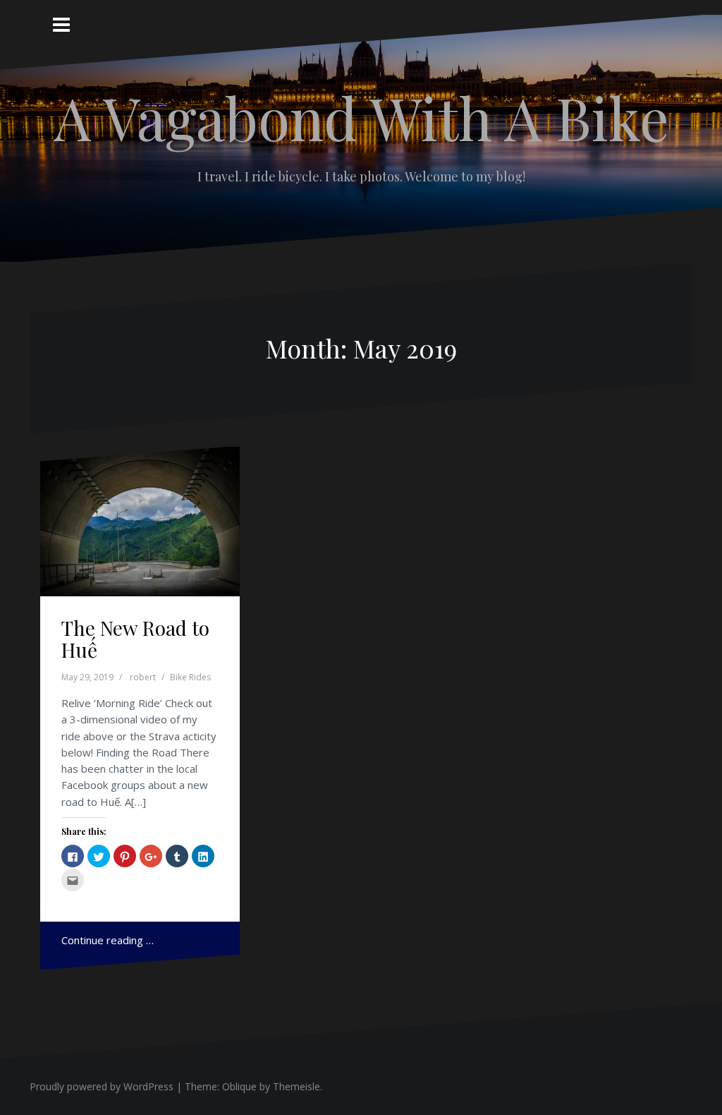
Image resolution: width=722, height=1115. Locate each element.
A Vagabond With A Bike (361, 117)
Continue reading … (107, 940)
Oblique (239, 1086)
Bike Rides (190, 677)
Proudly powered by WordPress (101, 1086)
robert (143, 677)
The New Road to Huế (135, 639)
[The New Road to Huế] (142, 527)
